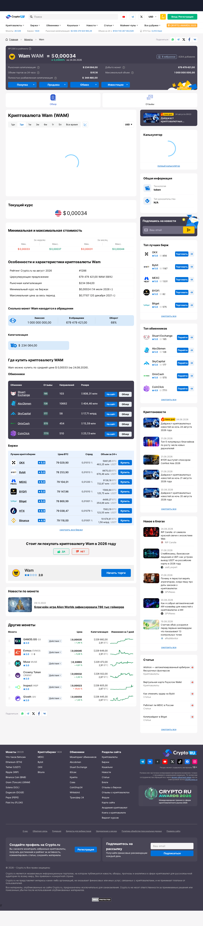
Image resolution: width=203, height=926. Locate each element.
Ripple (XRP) (12, 772)
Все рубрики (151, 25)
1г (53, 124)
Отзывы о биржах (111, 787)
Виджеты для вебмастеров (78, 831)
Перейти (183, 337)
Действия (54, 641)
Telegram (132, 17)
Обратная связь (40, 831)
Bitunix (41, 772)
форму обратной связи (181, 777)
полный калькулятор (168, 166)
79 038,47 (62, 510)
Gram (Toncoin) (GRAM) (18, 782)
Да (63, 551)
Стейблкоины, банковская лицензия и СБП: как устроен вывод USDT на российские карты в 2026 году (177, 558)
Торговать (182, 254)
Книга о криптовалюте (114, 812)
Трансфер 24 (77, 797)
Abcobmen (75, 762)
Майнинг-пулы (128, 25)
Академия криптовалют (114, 807)
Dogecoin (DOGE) (15, 792)
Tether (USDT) (13, 767)
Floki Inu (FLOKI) (14, 802)
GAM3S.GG (30, 639)
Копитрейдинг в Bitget (155, 716)
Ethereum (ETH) (14, 762)
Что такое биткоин (16, 757)
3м (37, 124)
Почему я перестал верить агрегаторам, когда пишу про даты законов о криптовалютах (177, 583)
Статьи (108, 25)
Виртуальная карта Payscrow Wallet (162, 682)
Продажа (53, 84)
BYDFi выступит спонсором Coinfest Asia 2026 (175, 461)
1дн (13, 124)
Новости (91, 25)
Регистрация (186, 16)
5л (60, 124)
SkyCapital (24, 413)
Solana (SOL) (12, 787)
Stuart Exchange (24, 394)
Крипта (73, 777)
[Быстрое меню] (163, 17)
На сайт (111, 394)
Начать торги (116, 573)
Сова (72, 782)
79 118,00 (63, 520)
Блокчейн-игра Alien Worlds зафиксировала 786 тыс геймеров (79, 607)
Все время (72, 124)
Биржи (34, 25)
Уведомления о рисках (106, 831)
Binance (24, 520)
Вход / (174, 16)
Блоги (105, 782)
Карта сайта (108, 802)
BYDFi (23, 491)
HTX (22, 510)
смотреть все (168, 316)
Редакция (56, 831)
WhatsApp (172, 39)
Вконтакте (195, 39)
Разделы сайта (111, 752)
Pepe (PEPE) (12, 797)
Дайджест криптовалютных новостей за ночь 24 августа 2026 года (173, 119)
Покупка (22, 84)
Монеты (11, 752)
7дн (22, 124)
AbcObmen (24, 403)
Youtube (124, 17)
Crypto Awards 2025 (183, 25)
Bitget (22, 501)
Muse (26, 661)
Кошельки (72, 25)
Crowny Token (32, 672)
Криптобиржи (47, 752)
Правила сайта (173, 831)
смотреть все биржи (71, 530)
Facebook (189, 39)
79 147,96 (63, 491)
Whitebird (75, 792)
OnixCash (24, 423)
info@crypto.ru (191, 779)
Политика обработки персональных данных (142, 831)
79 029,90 (62, 462)
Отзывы (150, 104)
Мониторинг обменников (83, 757)
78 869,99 (62, 501)
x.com (141, 17)
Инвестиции (116, 84)
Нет (82, 551)
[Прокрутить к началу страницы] (196, 906)
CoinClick (23, 433)
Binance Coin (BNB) (16, 777)
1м (29, 124)
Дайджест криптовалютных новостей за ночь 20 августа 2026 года (176, 496)
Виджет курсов (110, 817)
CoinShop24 (76, 787)
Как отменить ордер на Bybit (159, 693)
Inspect (27, 685)
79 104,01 (63, 481)
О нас (25, 831)
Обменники (52, 25)
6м (45, 124)
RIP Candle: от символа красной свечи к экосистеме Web (176, 535)
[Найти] (31, 16)
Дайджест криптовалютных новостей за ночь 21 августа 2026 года (176, 478)
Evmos (27, 650)
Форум (105, 797)
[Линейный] (85, 124)
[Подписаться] (188, 229)
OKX (22, 462)
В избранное (168, 56)
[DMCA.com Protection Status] (101, 900)
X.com (183, 39)
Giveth (27, 696)
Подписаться (172, 853)
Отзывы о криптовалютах (116, 792)
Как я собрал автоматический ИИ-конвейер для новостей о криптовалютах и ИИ (177, 606)
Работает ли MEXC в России (158, 705)
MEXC (23, 481)
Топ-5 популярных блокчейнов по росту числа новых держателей (177, 445)
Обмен (84, 84)
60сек (73, 772)
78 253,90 (62, 472)
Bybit (22, 472)
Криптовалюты (14, 25)
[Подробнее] (30, 48)
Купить (125, 462)
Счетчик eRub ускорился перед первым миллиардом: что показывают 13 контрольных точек (176, 629)
